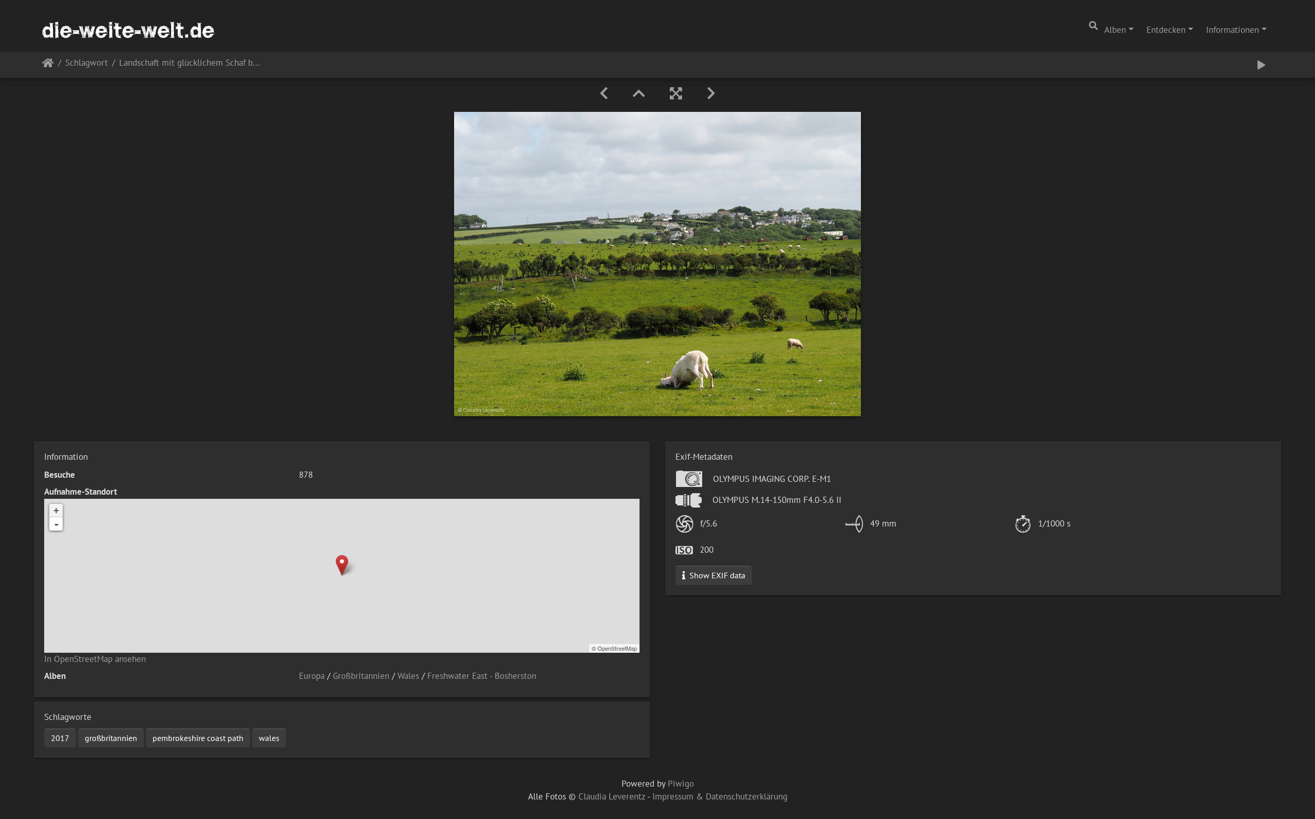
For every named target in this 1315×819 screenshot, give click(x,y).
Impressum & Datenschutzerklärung (719, 796)
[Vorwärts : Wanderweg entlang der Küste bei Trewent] (711, 93)
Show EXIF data (716, 575)
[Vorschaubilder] (639, 93)
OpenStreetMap (617, 648)
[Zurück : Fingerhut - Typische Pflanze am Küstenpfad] (604, 93)
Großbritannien (361, 675)
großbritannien (111, 738)
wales (269, 738)
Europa (312, 675)
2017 (60, 738)
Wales (408, 675)
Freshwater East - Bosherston (481, 675)
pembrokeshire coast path (198, 738)
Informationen (1232, 29)
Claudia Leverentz (611, 796)
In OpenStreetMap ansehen (95, 659)
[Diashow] (1261, 64)
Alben (1115, 29)
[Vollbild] (676, 93)
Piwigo (681, 783)
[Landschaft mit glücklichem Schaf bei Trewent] (341, 565)
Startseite (48, 65)
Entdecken (1166, 29)
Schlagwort (86, 63)
